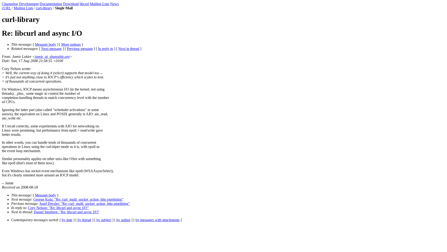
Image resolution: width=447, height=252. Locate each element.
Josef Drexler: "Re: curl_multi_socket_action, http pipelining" (84, 204)
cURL (6, 8)
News (114, 4)
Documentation (51, 4)
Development (29, 4)
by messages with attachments (157, 220)
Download (71, 4)
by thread (84, 220)
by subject (103, 220)
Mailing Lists (99, 4)
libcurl (84, 4)
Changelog (10, 4)
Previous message (80, 49)
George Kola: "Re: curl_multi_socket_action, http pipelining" (78, 199)
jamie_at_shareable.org (52, 57)
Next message (51, 49)
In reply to (105, 49)
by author (123, 220)
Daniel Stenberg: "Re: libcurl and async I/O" (66, 212)
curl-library (44, 8)
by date (67, 220)
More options (71, 44)
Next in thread (128, 49)
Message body (45, 44)
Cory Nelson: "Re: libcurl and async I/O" (58, 208)
